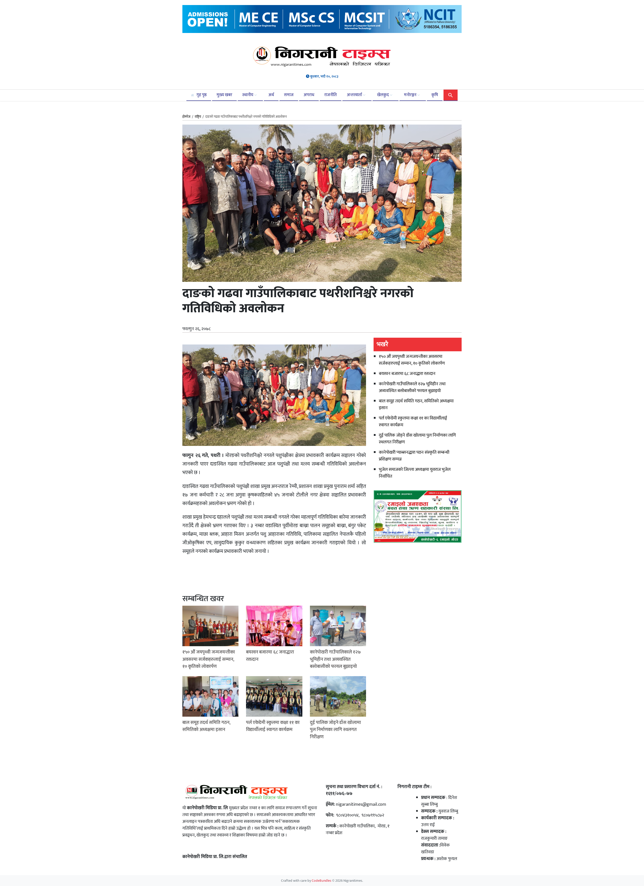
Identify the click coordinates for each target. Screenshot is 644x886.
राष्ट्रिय (198, 117)
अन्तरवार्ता (355, 94)
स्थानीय (248, 94)
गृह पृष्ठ (201, 94)
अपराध (309, 94)
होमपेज (186, 117)
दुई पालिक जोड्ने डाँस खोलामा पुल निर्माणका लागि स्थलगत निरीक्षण (417, 439)
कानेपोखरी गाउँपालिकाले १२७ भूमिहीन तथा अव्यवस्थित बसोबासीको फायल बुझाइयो (412, 387)
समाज (289, 94)
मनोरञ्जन (410, 94)
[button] (450, 94)
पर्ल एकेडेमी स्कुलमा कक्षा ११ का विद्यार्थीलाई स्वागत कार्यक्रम (413, 421)
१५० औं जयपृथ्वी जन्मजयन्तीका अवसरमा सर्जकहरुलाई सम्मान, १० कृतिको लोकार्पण (412, 360)
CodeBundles (322, 881)
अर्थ (271, 94)
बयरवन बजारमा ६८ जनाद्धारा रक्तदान (407, 373)
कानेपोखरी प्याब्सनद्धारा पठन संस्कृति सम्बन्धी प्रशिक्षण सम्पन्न (414, 456)
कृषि (434, 94)
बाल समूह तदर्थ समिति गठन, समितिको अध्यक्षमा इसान (416, 404)
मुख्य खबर (224, 94)
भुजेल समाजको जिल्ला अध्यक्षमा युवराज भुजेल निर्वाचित (415, 473)
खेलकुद (383, 94)
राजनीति (330, 94)
